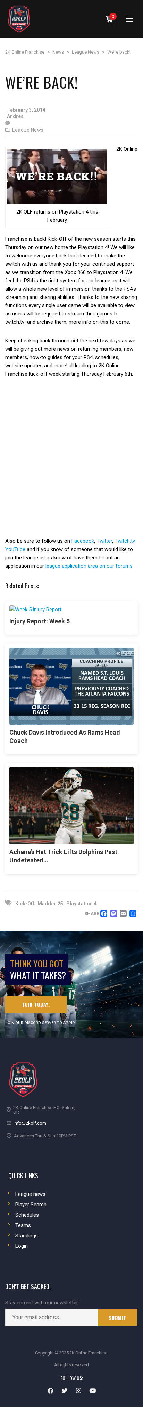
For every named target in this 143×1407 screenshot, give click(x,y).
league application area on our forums (89, 566)
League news (30, 1194)
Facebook (83, 541)
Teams (23, 1225)
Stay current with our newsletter (41, 1303)
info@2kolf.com (30, 1123)
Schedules (27, 1215)
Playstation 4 (81, 903)
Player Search (31, 1204)
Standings (26, 1236)
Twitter (104, 541)
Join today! (36, 1004)
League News (28, 130)
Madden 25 (50, 903)
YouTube (15, 549)
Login (21, 1246)
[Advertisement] (71, 462)
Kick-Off (24, 903)
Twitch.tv (125, 541)
